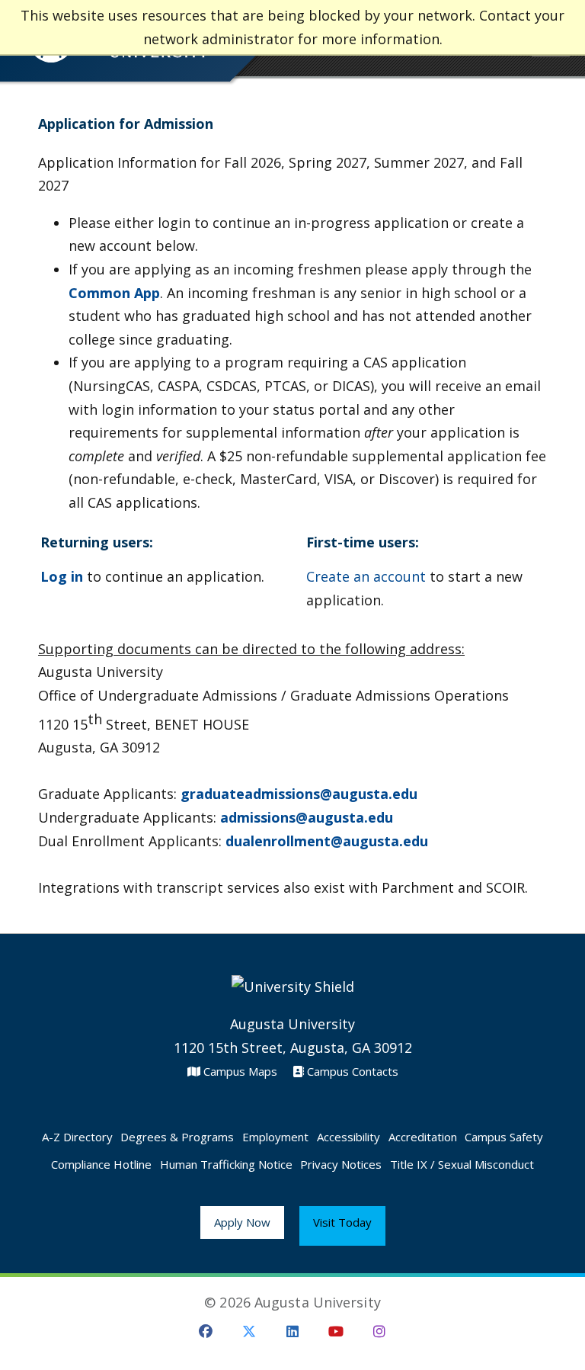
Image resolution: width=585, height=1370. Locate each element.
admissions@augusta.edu (306, 817)
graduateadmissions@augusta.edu (299, 793)
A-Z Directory (77, 1136)
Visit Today (342, 1222)
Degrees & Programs (177, 1136)
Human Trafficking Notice (226, 1164)
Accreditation (422, 1136)
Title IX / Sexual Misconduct (462, 1164)
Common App (114, 293)
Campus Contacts (351, 1071)
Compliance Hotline (101, 1164)
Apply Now (242, 1222)
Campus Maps (238, 1071)
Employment (275, 1136)
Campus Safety (504, 1136)
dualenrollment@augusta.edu (326, 841)
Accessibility (348, 1136)
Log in (61, 576)
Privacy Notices (341, 1164)
